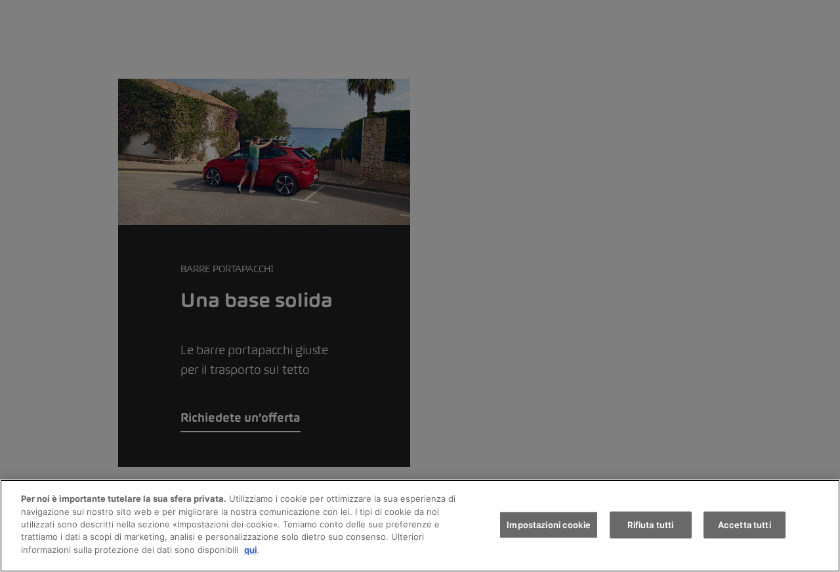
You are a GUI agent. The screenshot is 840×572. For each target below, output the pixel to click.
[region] (420, 526)
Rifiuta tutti (650, 524)
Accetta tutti (744, 524)
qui (250, 549)
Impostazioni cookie (548, 524)
